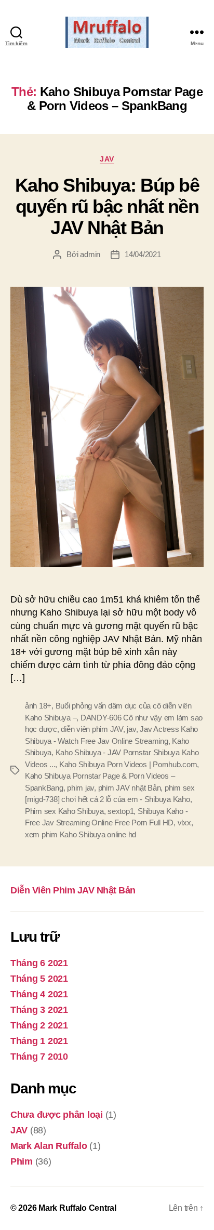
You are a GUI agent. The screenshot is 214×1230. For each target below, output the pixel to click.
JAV (107, 159)
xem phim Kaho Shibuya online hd (80, 834)
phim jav (80, 787)
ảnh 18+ (38, 705)
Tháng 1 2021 (39, 1041)
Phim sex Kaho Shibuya (64, 811)
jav (131, 729)
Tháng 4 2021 (39, 994)
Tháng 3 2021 (39, 1010)
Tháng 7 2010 (39, 1056)
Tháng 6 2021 (39, 963)
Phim (21, 1161)
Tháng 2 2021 (39, 1025)
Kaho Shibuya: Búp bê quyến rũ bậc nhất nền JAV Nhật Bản (107, 206)
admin (90, 254)
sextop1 (120, 811)
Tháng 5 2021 (39, 978)
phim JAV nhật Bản (129, 787)
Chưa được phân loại (56, 1114)
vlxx (184, 822)
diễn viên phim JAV (92, 729)
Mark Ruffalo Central (77, 1208)
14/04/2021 (142, 254)
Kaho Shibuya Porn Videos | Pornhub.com (128, 764)
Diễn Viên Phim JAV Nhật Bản (73, 890)
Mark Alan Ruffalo (48, 1146)
